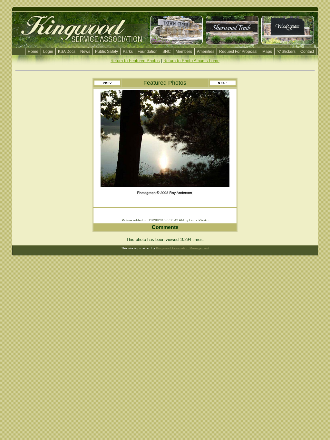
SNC (166, 51)
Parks (128, 51)
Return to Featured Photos (135, 60)
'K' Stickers (286, 51)
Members (184, 51)
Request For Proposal (238, 51)
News (85, 51)
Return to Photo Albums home (191, 60)
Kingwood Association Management (182, 248)
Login (48, 51)
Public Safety (106, 51)
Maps (267, 51)
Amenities (205, 51)
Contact (307, 51)
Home (33, 51)
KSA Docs (66, 51)
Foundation (148, 51)
